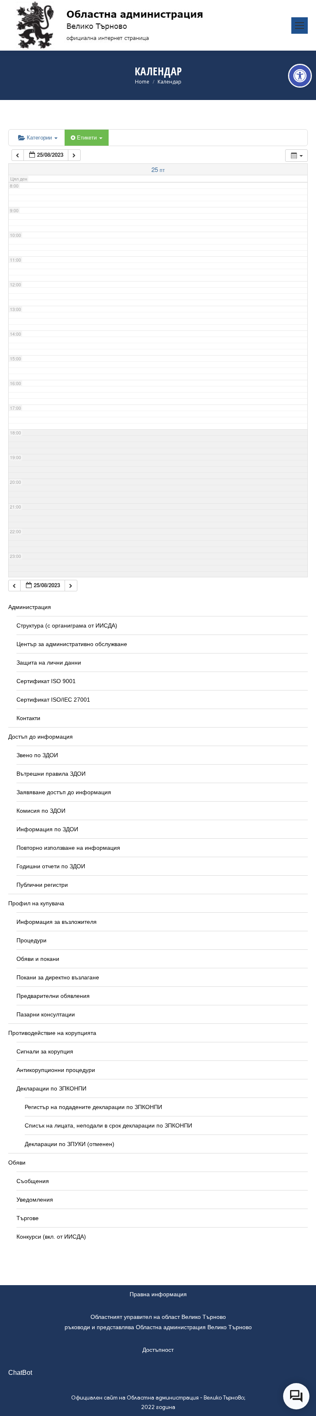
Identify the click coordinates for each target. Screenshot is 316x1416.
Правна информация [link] (158, 1294)
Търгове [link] (27, 1218)
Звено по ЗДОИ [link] (37, 755)
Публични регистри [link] (42, 884)
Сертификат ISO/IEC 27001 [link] (53, 699)
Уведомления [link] (34, 1199)
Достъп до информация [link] (40, 736)
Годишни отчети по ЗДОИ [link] (50, 866)
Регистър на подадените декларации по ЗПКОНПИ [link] (93, 1107)
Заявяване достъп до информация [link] (63, 792)
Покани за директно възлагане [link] (57, 977)
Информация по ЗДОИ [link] (47, 829)
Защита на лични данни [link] (48, 662)
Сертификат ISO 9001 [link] (46, 681)
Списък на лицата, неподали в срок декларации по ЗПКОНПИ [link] (108, 1125)
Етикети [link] (87, 137)
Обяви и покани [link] (37, 959)
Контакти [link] (28, 718)
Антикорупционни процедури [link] (55, 1070)
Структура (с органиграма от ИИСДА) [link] (66, 625)
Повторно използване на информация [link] (68, 847)
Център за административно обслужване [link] (71, 644)
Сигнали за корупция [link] (44, 1051)
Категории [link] (40, 137)
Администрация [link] (29, 607)
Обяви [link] (17, 1162)
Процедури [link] (31, 940)
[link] (300, 75)
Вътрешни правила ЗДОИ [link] (51, 773)
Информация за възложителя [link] (56, 921)
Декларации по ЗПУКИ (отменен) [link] (69, 1144)
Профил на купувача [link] (36, 903)
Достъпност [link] (158, 1349)
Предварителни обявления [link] (53, 996)
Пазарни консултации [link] (45, 1014)
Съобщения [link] (32, 1181)
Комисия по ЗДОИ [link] (40, 810)
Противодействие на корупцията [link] (52, 1033)
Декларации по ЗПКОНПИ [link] (51, 1088)
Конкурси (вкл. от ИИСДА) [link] (51, 1236)
